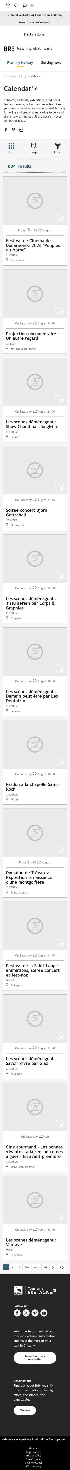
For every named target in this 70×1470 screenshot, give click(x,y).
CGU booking (33, 1466)
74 (45, 1267)
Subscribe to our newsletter (35, 1358)
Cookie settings (33, 1462)
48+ (36, 1267)
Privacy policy (33, 1455)
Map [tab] (34, 152)
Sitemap (33, 1448)
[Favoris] (16, 5)
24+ (26, 1267)
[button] (24, 5)
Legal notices (33, 1452)
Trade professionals (38, 22)
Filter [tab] (58, 152)
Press (22, 22)
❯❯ (61, 1267)
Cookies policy (33, 1459)
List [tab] (11, 152)
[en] (32, 5)
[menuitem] (35, 34)
